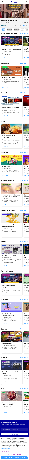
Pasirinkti (5, 451)
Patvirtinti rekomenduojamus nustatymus (14, 457)
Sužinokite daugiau (5, 448)
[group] (14, 11)
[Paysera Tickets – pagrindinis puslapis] (14, 2)
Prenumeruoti (14, 434)
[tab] (15, 25)
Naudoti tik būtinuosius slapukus (11, 454)
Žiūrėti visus (24, 33)
